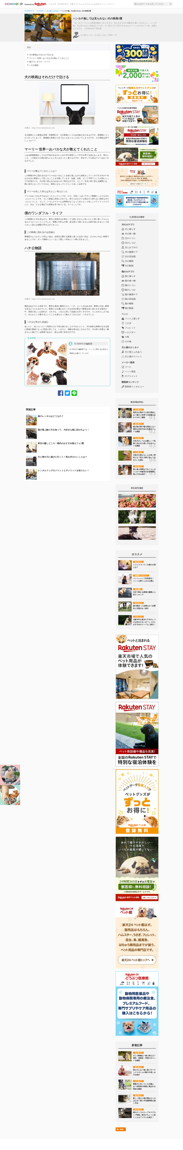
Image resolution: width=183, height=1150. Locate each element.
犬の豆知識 (130, 256)
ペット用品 (130, 371)
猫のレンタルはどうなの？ (51, 416)
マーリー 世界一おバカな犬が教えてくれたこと (49, 58)
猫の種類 (129, 303)
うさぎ (128, 323)
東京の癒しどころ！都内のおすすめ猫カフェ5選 (61, 443)
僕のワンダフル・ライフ (39, 62)
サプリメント (131, 376)
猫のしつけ (130, 290)
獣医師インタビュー (134, 386)
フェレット (130, 328)
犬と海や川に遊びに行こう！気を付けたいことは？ (62, 457)
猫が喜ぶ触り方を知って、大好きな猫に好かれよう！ (63, 430)
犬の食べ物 (130, 233)
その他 (128, 341)
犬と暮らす (130, 229)
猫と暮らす (130, 276)
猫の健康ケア (131, 294)
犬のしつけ (130, 243)
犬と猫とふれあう (53, 11)
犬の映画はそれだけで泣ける (41, 55)
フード (128, 367)
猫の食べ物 (130, 281)
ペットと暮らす (132, 318)
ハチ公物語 (34, 65)
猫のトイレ (130, 285)
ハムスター (130, 332)
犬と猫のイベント (133, 356)
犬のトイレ (130, 238)
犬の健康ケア (131, 252)
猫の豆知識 (130, 299)
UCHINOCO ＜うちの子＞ (35, 11)
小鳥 (127, 337)
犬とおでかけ (131, 247)
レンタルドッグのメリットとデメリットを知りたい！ (63, 470)
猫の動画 (129, 308)
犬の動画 (129, 265)
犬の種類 (129, 261)
